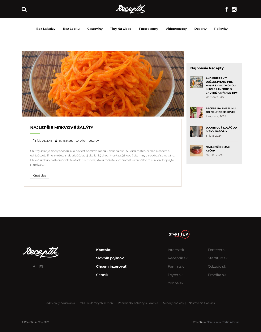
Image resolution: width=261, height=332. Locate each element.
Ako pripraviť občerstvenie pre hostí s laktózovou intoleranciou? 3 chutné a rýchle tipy (222, 85)
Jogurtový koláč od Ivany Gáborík (221, 129)
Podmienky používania (60, 303)
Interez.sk (176, 250)
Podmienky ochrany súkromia (138, 303)
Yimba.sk (175, 283)
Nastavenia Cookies (202, 303)
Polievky (221, 29)
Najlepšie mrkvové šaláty (61, 127)
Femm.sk (176, 266)
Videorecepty (176, 29)
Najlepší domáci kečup (218, 148)
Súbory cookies (173, 303)
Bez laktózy (45, 29)
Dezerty (200, 29)
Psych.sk (175, 275)
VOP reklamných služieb (96, 303)
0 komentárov (89, 140)
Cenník (102, 275)
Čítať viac (39, 175)
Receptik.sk (178, 258)
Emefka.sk (217, 275)
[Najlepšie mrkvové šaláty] (103, 83)
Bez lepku (71, 29)
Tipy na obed (120, 29)
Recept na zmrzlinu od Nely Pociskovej (221, 110)
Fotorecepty (148, 29)
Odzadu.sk (217, 266)
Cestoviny (95, 29)
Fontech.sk (217, 250)
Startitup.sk (218, 258)
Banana (68, 140)
